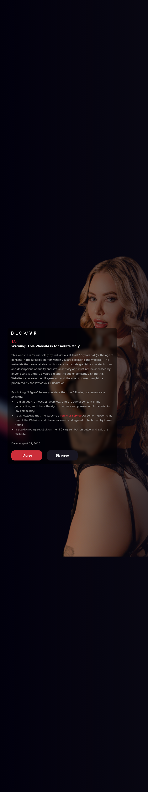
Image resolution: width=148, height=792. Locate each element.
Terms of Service (71, 415)
